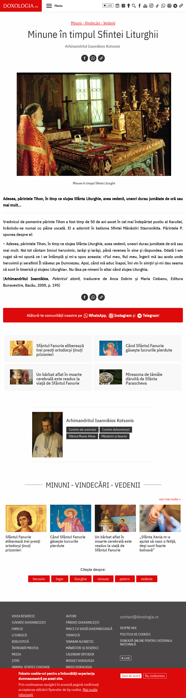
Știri (15, 661)
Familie (17, 629)
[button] (54, 5)
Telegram (150, 315)
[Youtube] (145, 5)
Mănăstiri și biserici (114, 436)
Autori (71, 616)
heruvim (39, 578)
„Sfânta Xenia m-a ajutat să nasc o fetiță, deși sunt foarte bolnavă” (158, 543)
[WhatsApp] (163, 5)
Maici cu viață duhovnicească (89, 629)
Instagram (123, 315)
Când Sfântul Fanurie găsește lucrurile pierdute (149, 347)
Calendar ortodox (80, 654)
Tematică (73, 635)
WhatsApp (97, 315)
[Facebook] (139, 5)
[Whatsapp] (93, 58)
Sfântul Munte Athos (82, 436)
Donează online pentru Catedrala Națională (146, 642)
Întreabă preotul (25, 648)
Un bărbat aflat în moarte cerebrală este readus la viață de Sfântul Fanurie (59, 378)
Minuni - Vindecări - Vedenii (93, 22)
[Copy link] (101, 58)
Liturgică (19, 635)
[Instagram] (151, 5)
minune (103, 578)
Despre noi (128, 628)
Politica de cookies (135, 634)
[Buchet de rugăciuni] (128, 5)
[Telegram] (175, 5)
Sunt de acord (131, 676)
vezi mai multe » (170, 499)
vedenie (147, 578)
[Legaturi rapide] (181, 5)
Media (16, 654)
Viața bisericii (23, 616)
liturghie (80, 578)
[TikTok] (157, 5)
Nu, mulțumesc (155, 676)
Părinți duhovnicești (82, 623)
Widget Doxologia (80, 661)
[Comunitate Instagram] (169, 5)
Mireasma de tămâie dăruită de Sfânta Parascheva (144, 378)
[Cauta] (133, 5)
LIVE (109, 5)
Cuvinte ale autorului (82, 429)
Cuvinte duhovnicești (116, 429)
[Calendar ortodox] (117, 5)
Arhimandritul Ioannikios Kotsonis (92, 46)
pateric (125, 578)
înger (60, 578)
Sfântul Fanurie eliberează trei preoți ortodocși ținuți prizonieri (60, 349)
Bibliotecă (20, 642)
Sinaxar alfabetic (80, 642)
